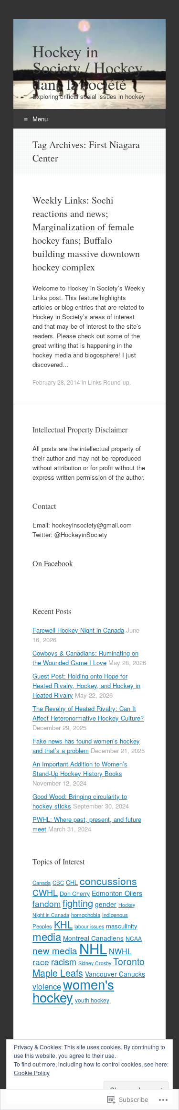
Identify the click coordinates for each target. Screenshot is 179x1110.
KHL (63, 924)
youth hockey (92, 1000)
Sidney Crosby (94, 963)
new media (54, 950)
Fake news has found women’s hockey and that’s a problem (86, 745)
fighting (78, 903)
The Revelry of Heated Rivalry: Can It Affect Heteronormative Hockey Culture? (88, 713)
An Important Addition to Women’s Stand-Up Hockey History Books (79, 768)
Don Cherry (75, 893)
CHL (72, 882)
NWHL (120, 951)
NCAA (134, 938)
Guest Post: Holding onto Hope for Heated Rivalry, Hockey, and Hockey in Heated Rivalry (86, 685)
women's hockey (73, 990)
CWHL (45, 892)
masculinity (121, 925)
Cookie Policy (32, 1072)
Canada (41, 882)
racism (63, 961)
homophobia (85, 914)
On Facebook (52, 563)
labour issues (89, 926)
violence (46, 986)
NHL (93, 948)
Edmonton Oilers (117, 893)
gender (105, 904)
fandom (46, 903)
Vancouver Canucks (115, 974)
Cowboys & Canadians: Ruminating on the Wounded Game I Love (85, 657)
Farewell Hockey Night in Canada (78, 630)
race (40, 962)
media (46, 936)
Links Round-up (108, 382)
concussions (108, 880)
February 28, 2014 (56, 382)
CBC (58, 882)
